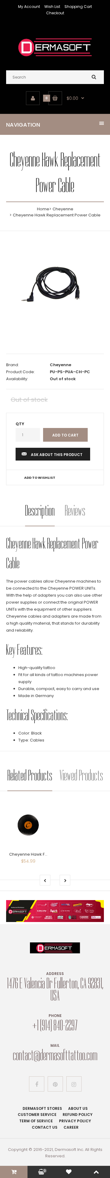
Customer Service (37, 1114)
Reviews (75, 511)
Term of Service (36, 1121)
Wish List (52, 6)
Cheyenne (63, 209)
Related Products (29, 775)
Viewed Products (81, 775)
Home (43, 209)
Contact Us (44, 1127)
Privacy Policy (75, 1121)
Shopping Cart (78, 6)
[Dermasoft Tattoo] (55, 58)
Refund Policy (78, 1114)
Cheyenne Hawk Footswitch (36, 854)
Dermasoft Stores (42, 1108)
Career (71, 1127)
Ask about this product (56, 454)
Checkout (55, 13)
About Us (78, 1108)
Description (40, 511)
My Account (29, 6)
